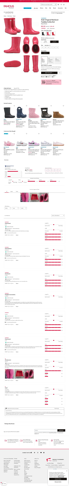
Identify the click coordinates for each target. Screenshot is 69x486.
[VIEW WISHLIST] (61, 4)
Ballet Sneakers (6, 463)
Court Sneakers (6, 467)
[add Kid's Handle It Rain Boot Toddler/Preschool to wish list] (26, 105)
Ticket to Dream (37, 464)
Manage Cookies (27, 478)
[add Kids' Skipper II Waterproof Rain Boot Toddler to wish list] (51, 105)
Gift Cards (26, 466)
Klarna (25, 471)
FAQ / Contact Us (27, 460)
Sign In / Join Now (17, 469)
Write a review (52, 28)
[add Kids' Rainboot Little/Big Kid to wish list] (14, 105)
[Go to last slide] (8, 1)
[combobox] (49, 4)
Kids (50, 8)
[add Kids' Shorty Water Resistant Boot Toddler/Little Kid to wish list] (63, 105)
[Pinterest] (34, 453)
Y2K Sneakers (6, 464)
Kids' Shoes (5, 470)
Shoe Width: (44, 50)
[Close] (67, 471)
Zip (24, 470)
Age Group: (43, 39)
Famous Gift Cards (26, 439)
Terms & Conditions (54, 465)
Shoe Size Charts (27, 467)
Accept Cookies (58, 478)
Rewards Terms (16, 474)
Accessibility (26, 477)
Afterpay (25, 473)
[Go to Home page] (9, 7)
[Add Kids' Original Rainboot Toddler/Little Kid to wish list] (59, 73)
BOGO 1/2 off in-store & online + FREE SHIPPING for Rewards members (32, 0)
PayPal (25, 474)
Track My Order (26, 464)
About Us (36, 460)
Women (41, 8)
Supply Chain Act (61, 465)
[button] (46, 0)
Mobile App (16, 473)
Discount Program (37, 467)
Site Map (35, 466)
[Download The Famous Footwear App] (43, 452)
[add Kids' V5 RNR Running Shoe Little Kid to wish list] (14, 133)
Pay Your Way (56, 439)
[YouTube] (41, 453)
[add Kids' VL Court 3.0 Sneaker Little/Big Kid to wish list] (63, 133)
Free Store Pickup (17, 460)
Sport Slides (6, 466)
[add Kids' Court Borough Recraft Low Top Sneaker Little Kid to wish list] (39, 133)
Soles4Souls (36, 463)
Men (46, 8)
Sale (65, 8)
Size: (42, 45)
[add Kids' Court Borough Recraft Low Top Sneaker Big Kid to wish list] (51, 133)
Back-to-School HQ (7, 460)
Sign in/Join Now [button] (44, 69)
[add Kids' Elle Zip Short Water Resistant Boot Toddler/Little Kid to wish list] (39, 105)
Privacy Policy (48, 465)
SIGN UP (61, 430)
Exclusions (26, 463)
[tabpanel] (34, 0)
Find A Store (16, 463)
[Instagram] (38, 453)
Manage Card (59, 463)
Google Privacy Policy (52, 432)
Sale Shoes (5, 471)
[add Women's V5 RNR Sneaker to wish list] (26, 133)
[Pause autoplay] (63, 1)
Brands (54, 8)
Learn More (16, 470)
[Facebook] (31, 453)
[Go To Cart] (63, 4)
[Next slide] (61, 1)
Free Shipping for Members (13, 439)
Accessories (60, 8)
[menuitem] (27, 9)
